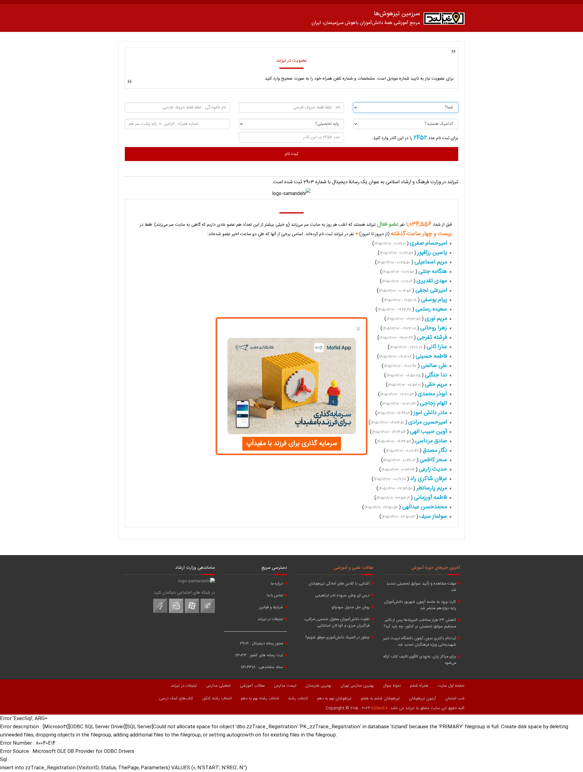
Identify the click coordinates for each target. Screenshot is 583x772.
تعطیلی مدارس (218, 685)
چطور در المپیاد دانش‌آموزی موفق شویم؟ (337, 637)
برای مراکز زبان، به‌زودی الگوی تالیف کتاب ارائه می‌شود (419, 660)
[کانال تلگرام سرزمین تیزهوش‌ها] (207, 612)
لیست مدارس (285, 685)
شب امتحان (455, 698)
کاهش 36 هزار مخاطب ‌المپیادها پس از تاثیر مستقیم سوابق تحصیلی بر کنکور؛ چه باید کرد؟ (420, 623)
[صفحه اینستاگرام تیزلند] (176, 612)
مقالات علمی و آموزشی (353, 567)
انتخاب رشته (298, 698)
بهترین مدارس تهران (357, 685)
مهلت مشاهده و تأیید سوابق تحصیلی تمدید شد (421, 587)
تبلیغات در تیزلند (270, 619)
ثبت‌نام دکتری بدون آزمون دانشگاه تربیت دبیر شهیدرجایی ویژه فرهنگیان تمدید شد (419, 641)
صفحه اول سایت (451, 685)
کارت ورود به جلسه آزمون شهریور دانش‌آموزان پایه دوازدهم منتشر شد (420, 605)
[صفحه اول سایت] (444, 19)
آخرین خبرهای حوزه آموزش (435, 567)
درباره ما (277, 584)
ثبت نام (291, 154)
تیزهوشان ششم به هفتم (380, 698)
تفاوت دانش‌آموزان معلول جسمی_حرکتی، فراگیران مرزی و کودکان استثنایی (337, 622)
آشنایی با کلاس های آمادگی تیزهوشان (339, 584)
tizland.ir (379, 708)
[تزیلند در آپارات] (192, 612)
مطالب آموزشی (252, 685)
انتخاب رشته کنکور (217, 698)
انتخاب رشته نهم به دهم (260, 698)
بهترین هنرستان (318, 685)
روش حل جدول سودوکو (351, 607)
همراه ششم (419, 685)
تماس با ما (275, 595)
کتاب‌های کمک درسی (176, 698)
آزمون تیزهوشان (422, 698)
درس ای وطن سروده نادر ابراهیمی (342, 595)
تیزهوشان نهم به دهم (334, 698)
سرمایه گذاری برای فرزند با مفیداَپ (291, 443)
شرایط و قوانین (271, 607)
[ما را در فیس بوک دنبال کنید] (160, 612)
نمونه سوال (392, 685)
